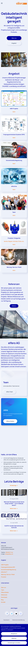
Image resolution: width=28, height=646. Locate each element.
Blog (2, 600)
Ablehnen (14, 638)
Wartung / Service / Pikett (8, 574)
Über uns (14, 38)
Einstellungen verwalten (14, 643)
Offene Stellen (5, 592)
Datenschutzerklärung (18, 620)
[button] (2, 3)
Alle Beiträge (13, 485)
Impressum (6, 620)
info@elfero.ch (9, 554)
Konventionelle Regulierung (8, 569)
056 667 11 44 (9, 552)
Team (2, 590)
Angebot (14, 43)
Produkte (3, 577)
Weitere (14, 306)
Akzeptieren (14, 634)
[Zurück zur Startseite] (21, 3)
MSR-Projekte (5, 565)
